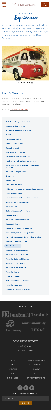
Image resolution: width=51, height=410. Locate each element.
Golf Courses (11, 135)
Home (12, 360)
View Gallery (24, 82)
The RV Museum (13, 246)
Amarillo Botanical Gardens (17, 202)
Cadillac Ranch (12, 215)
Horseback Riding (13, 139)
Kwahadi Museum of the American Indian (23, 237)
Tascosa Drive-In (13, 224)
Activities (12, 369)
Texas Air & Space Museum (17, 250)
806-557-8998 (27, 351)
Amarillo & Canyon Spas (16, 172)
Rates (12, 365)
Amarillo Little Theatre (16, 263)
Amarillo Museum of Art (16, 268)
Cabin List (45, 5)
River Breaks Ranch (14, 193)
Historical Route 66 (14, 185)
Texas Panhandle (13, 148)
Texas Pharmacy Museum (16, 241)
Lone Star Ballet (13, 276)
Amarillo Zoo (11, 206)
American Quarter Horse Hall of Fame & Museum (22, 166)
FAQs (36, 373)
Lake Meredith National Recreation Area (23, 198)
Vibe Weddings (36, 365)
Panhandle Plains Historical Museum (21, 161)
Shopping (10, 176)
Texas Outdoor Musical (16, 126)
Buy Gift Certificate (36, 378)
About (12, 373)
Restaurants (11, 180)
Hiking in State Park (14, 144)
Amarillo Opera (12, 272)
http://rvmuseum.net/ (19, 109)
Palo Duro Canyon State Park (18, 122)
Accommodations (36, 360)
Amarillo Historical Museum (17, 259)
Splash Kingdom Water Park (18, 211)
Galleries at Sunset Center (17, 281)
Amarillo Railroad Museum (17, 254)
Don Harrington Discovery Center (20, 233)
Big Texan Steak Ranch (15, 152)
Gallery (36, 369)
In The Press (12, 378)
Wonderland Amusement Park (18, 157)
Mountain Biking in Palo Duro (18, 131)
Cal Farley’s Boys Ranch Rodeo (19, 228)
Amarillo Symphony (14, 285)
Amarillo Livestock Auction (17, 220)
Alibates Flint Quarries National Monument (24, 189)
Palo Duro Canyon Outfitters (18, 289)
